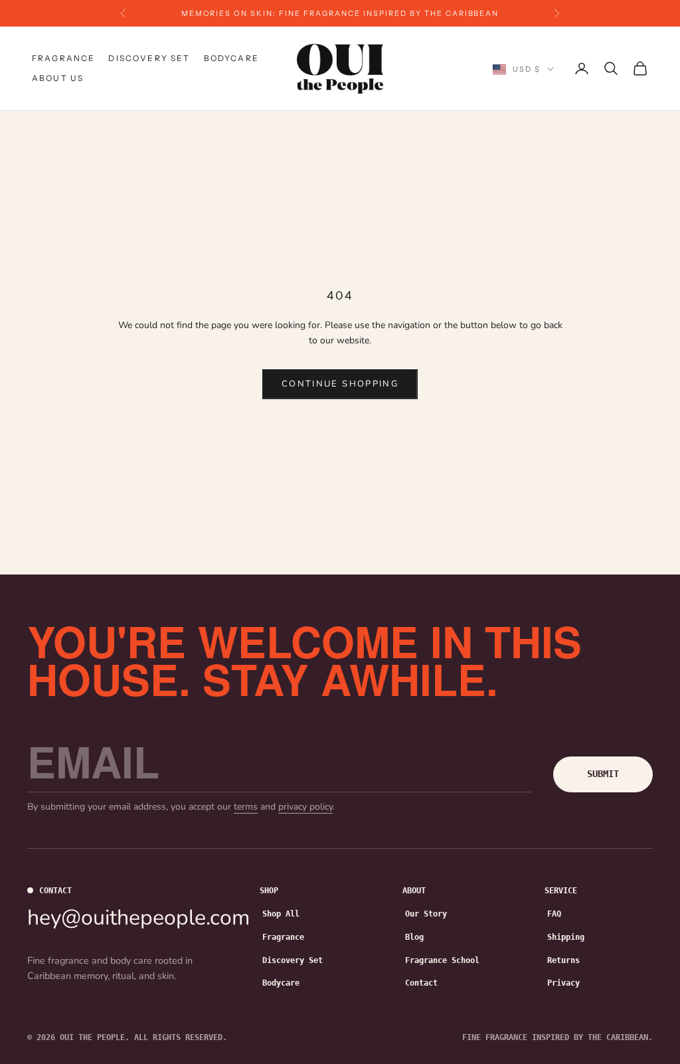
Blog (414, 937)
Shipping (565, 937)
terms (246, 806)
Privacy (563, 983)
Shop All (280, 914)
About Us (58, 78)
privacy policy (305, 806)
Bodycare (231, 58)
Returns (563, 960)
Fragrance (63, 58)
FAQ (554, 914)
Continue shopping (340, 384)
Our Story (426, 914)
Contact (421, 983)
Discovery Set (149, 58)
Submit (603, 773)
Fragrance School (442, 960)
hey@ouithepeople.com (138, 917)
